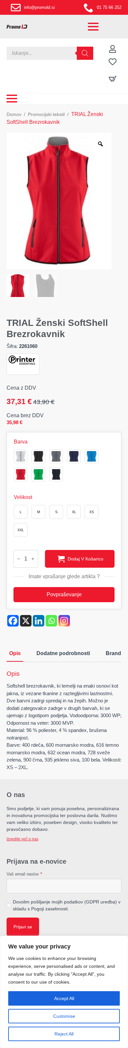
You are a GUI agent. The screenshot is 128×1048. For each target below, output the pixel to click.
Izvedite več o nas (22, 839)
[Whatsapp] (51, 621)
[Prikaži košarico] (113, 79)
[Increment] (32, 558)
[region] (64, 992)
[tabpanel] (64, 720)
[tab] (15, 653)
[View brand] (22, 359)
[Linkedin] (38, 621)
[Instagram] (64, 621)
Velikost (23, 497)
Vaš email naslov (24, 874)
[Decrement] (18, 558)
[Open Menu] (93, 26)
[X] (26, 621)
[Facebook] (13, 621)
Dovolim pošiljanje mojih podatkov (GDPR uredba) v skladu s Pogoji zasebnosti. (66, 905)
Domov (14, 114)
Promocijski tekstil (46, 114)
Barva (21, 441)
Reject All (64, 1034)
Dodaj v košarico (85, 558)
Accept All (64, 998)
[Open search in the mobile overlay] (50, 53)
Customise (64, 1016)
